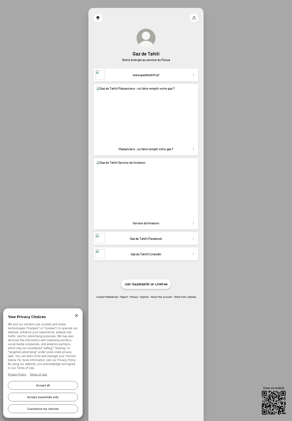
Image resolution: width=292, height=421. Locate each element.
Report (124, 297)
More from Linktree (185, 297)
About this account (161, 297)
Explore (144, 297)
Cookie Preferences (107, 297)
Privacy (134, 297)
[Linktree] (98, 18)
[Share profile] (194, 18)
